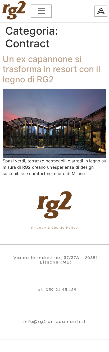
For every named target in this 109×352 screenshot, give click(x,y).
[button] (41, 10)
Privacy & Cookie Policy (54, 227)
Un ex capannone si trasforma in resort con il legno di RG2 (51, 69)
